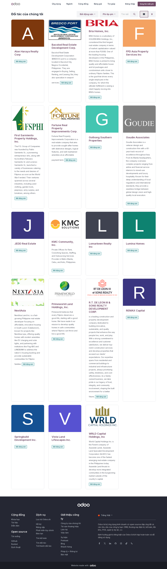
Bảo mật (64, 554)
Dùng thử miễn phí (147, 4)
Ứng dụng (56, 4)
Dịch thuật (15, 547)
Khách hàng (66, 547)
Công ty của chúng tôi (71, 523)
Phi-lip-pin (108, 14)
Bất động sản (86, 14)
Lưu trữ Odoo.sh (43, 519)
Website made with (80, 565)
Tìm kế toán (41, 538)
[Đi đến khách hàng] (27, 33)
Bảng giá (98, 4)
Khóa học (15, 519)
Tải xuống (15, 536)
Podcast (64, 540)
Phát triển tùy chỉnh (45, 530)
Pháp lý (64, 551)
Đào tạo (39, 533)
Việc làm (64, 533)
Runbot (14, 544)
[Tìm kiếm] (134, 14)
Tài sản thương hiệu (70, 526)
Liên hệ (64, 529)
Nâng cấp (40, 527)
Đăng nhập (130, 4)
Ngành (69, 4)
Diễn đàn (15, 526)
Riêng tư (73, 551)
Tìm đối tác (41, 543)
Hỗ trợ (38, 524)
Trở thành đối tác (43, 546)
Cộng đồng (83, 4)
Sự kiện (64, 537)
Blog (63, 543)
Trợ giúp (111, 4)
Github (14, 541)
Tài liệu (14, 522)
